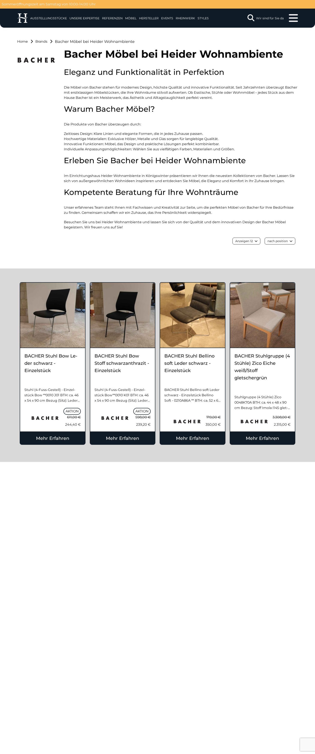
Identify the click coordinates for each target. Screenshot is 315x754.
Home (22, 41)
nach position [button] (277, 241)
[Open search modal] (251, 18)
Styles (203, 18)
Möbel (130, 18)
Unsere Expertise (84, 18)
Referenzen (112, 18)
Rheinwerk (185, 18)
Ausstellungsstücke (48, 18)
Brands (41, 41)
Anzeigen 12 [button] (244, 241)
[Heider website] (22, 18)
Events (167, 18)
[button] (84, 18)
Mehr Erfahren (52, 438)
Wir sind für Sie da (270, 18)
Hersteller (149, 18)
